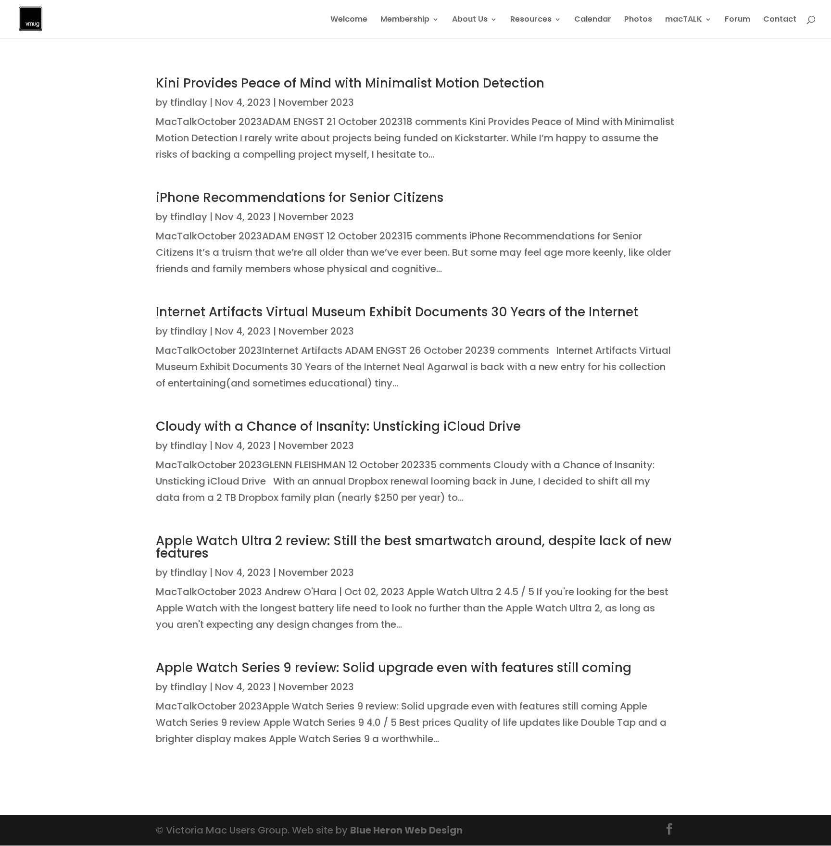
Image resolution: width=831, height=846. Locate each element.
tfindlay (188, 102)
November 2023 (316, 102)
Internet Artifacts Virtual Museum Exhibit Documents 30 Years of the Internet (397, 312)
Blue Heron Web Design (406, 830)
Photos (638, 20)
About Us (470, 20)
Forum (737, 20)
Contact (779, 20)
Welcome (348, 20)
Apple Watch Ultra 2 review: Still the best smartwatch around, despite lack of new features (413, 547)
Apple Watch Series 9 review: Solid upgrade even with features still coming (393, 667)
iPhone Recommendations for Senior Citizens (299, 197)
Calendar (592, 20)
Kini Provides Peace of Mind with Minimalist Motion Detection (350, 83)
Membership (404, 20)
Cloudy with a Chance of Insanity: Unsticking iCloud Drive (338, 426)
